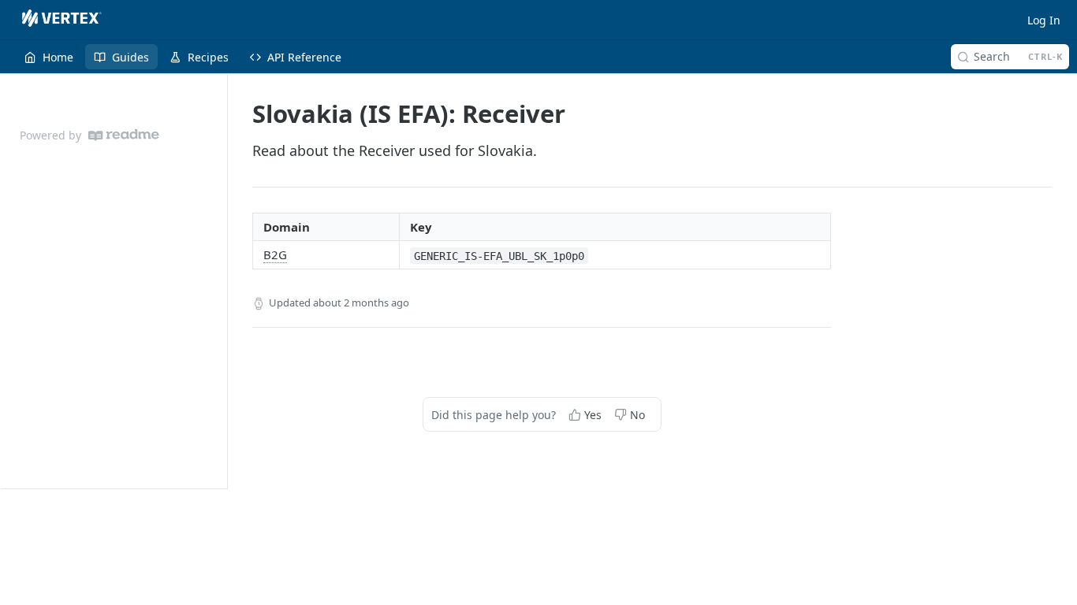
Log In (1043, 20)
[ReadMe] (123, 135)
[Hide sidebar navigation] (224, 280)
